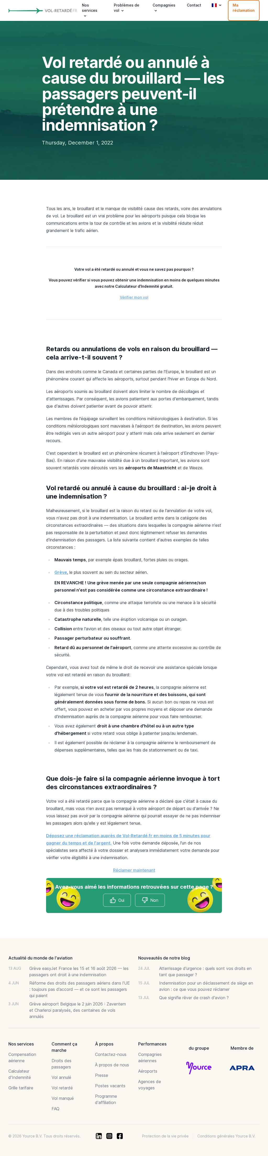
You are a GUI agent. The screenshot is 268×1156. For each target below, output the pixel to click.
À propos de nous (112, 1064)
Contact (194, 5)
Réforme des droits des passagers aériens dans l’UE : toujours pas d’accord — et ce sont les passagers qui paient (79, 989)
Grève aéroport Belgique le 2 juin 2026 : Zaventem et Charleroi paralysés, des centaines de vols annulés (77, 1010)
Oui (121, 900)
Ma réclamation (244, 8)
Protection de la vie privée (165, 1136)
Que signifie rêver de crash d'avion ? (194, 997)
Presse (101, 1075)
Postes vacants (110, 1085)
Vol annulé (61, 1077)
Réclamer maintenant (134, 870)
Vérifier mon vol (134, 297)
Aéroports (147, 1071)
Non (154, 900)
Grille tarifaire (20, 1087)
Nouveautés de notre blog (164, 958)
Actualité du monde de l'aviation (40, 958)
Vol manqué (63, 1098)
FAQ (55, 1108)
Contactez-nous (110, 1054)
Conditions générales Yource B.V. (226, 1136)
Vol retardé (62, 1087)
